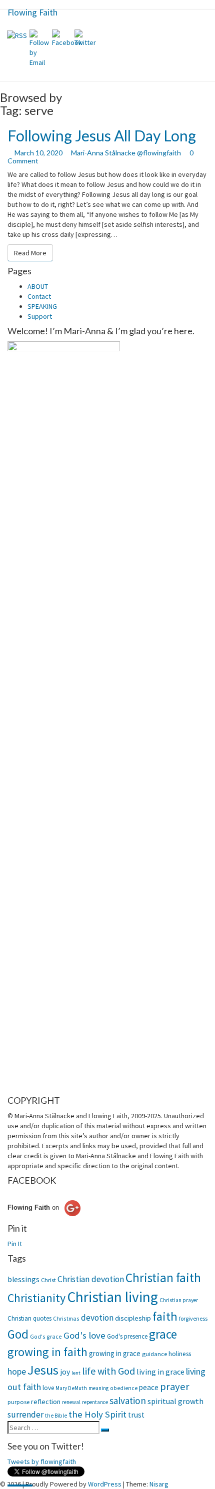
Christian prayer (179, 1300)
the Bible (56, 1415)
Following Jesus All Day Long (102, 135)
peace (148, 1387)
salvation (128, 1401)
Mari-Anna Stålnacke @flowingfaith (126, 152)
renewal (71, 1402)
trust (136, 1415)
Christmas (66, 1318)
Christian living (112, 1297)
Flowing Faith (33, 12)
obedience (124, 1388)
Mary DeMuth (71, 1388)
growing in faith (48, 1352)
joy (65, 1372)
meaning (98, 1388)
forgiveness (193, 1318)
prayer (175, 1386)
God (18, 1334)
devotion (97, 1317)
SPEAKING (42, 306)
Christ (48, 1280)
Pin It (15, 1243)
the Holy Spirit (97, 1414)
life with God (108, 1371)
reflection (45, 1401)
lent (76, 1373)
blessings (24, 1279)
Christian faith (163, 1278)
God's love (85, 1335)
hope (17, 1371)
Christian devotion (91, 1279)
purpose (19, 1402)
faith (165, 1316)
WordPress (105, 1484)
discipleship (133, 1318)
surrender (26, 1414)
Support (40, 316)
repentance (95, 1402)
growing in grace (114, 1353)
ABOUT (38, 286)
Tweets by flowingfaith (42, 1461)
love (48, 1388)
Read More (33, 252)
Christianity (37, 1298)
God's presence (127, 1336)
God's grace (46, 1336)
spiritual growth (176, 1401)
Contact (39, 296)
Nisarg (159, 1484)
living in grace (160, 1372)
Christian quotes (30, 1318)
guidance (154, 1354)
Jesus (43, 1370)
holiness (179, 1354)
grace (163, 1334)
